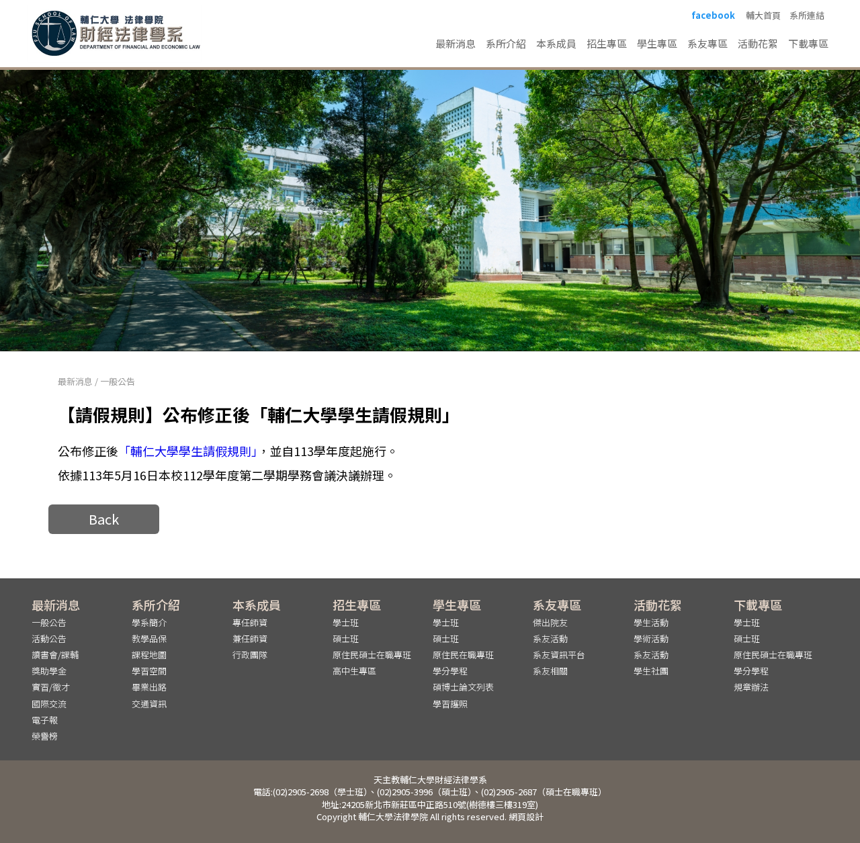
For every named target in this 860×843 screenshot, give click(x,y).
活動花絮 (758, 43)
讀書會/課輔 (55, 654)
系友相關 (550, 670)
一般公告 (117, 381)
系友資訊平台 (559, 654)
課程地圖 (149, 654)
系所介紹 (506, 43)
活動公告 (49, 638)
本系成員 (556, 43)
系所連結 (806, 15)
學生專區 (657, 43)
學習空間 (149, 670)
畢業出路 (149, 686)
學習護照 (450, 703)
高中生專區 (354, 670)
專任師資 (249, 622)
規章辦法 (751, 686)
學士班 (346, 622)
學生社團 (651, 670)
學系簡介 (149, 622)
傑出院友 (550, 622)
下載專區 (808, 43)
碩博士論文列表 (463, 686)
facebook (713, 15)
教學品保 (149, 638)
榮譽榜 (45, 735)
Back (104, 519)
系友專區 (707, 43)
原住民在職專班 (463, 654)
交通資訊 (149, 703)
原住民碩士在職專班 (372, 654)
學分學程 (450, 670)
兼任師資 (249, 638)
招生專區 (607, 43)
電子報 (45, 719)
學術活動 (651, 638)
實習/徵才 (51, 686)
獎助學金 (49, 670)
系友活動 (550, 638)
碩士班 (346, 638)
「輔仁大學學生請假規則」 (187, 450)
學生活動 (651, 622)
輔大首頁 (763, 15)
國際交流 (49, 703)
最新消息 (455, 43)
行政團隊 (249, 654)
